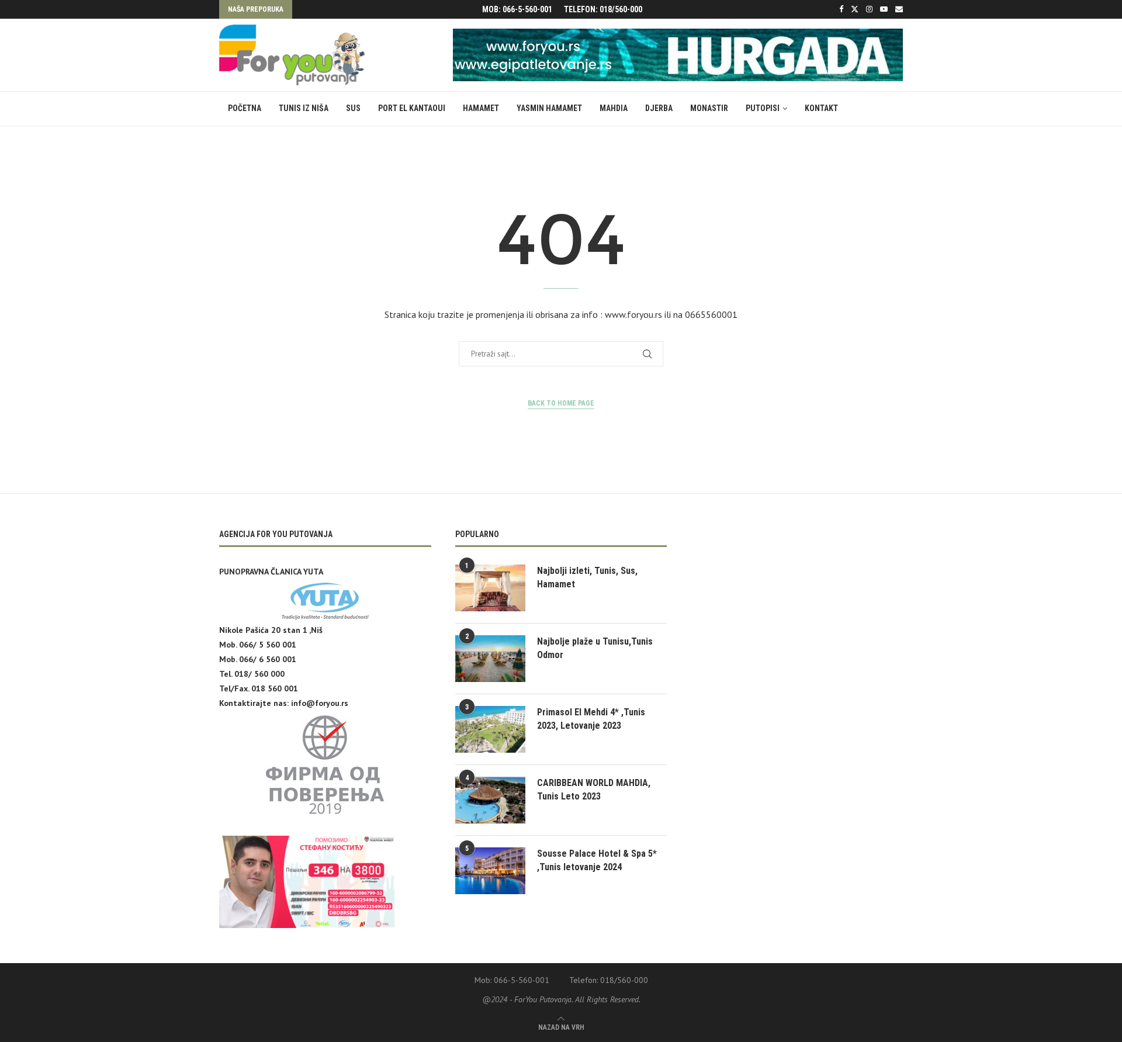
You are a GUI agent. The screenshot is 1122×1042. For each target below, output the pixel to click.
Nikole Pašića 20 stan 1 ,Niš (271, 630)
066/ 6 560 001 (267, 659)
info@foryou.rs (319, 703)
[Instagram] (869, 9)
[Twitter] (854, 9)
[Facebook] (841, 9)
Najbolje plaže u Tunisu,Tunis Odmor (595, 648)
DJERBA (659, 108)
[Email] (899, 9)
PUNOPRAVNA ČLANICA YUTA (271, 571)
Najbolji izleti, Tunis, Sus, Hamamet (587, 577)
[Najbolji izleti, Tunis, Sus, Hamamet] (490, 588)
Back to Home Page (561, 403)
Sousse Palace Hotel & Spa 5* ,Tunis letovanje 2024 (597, 860)
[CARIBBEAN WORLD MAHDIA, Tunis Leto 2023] (490, 800)
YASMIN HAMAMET (549, 108)
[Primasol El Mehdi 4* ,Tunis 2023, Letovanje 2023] (490, 729)
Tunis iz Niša (303, 108)
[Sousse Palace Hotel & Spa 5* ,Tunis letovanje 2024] (490, 870)
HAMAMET (481, 108)
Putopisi (763, 108)
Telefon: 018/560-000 (603, 9)
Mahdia (614, 108)
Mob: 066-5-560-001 (517, 9)
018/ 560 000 (259, 674)
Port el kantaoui (411, 108)
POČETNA (244, 108)
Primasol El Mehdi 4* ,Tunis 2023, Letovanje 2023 (591, 719)
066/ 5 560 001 (267, 644)
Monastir (709, 108)
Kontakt (821, 108)
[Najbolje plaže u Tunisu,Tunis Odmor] (490, 658)
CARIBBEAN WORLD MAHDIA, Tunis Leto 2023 (593, 789)
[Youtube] (884, 9)
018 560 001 (274, 688)
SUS (353, 108)
